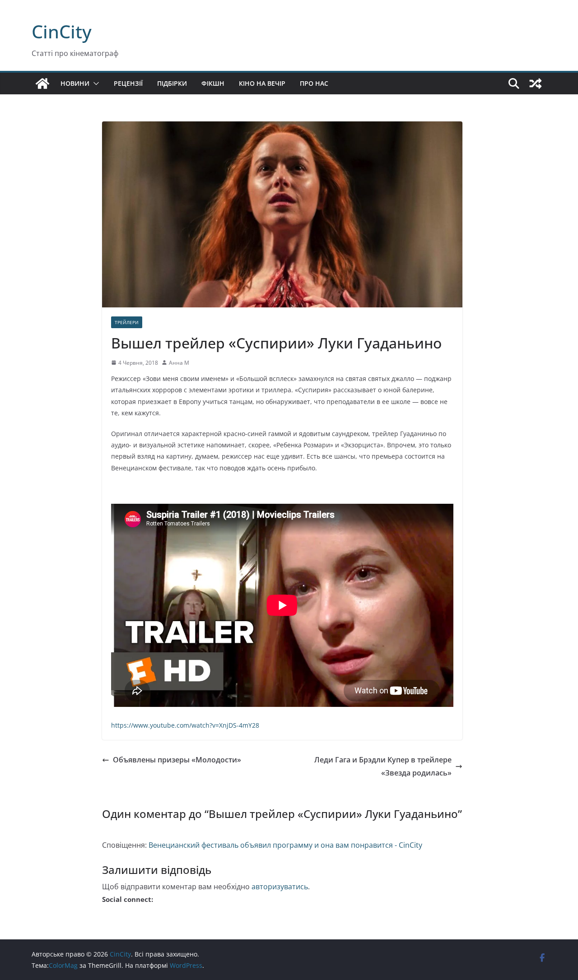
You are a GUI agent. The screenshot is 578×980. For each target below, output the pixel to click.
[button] (94, 83)
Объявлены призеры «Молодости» (177, 760)
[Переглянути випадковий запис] (535, 83)
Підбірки (172, 83)
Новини (75, 83)
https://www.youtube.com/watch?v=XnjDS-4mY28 (185, 725)
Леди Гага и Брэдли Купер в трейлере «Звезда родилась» (383, 766)
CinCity (62, 31)
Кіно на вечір (262, 83)
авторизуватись (280, 887)
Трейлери (127, 322)
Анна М (179, 363)
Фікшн (212, 83)
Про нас (314, 83)
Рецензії (128, 83)
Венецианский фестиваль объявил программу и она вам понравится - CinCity (285, 845)
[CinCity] (42, 83)
